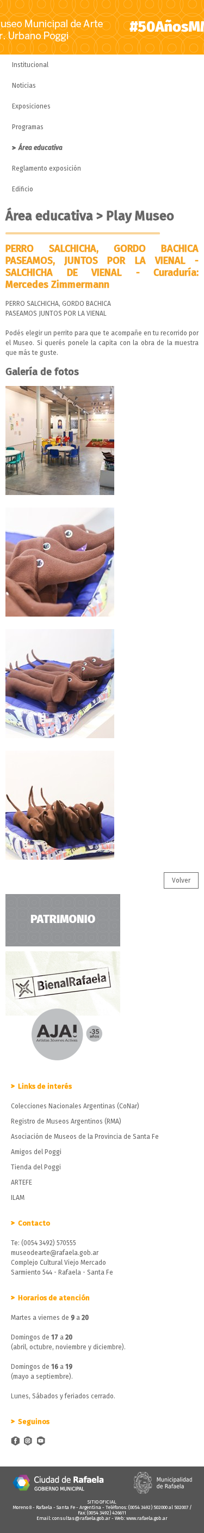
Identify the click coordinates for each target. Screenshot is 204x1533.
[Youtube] (41, 1442)
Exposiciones (31, 106)
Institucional (30, 65)
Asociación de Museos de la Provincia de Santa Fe (85, 1136)
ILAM (17, 1198)
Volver (181, 880)
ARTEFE (21, 1182)
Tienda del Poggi (36, 1167)
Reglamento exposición (46, 168)
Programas (28, 127)
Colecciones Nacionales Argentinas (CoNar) (75, 1106)
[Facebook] (15, 1442)
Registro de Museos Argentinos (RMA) (66, 1121)
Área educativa (40, 148)
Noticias (24, 85)
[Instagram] (28, 1442)
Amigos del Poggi (36, 1152)
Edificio (22, 189)
